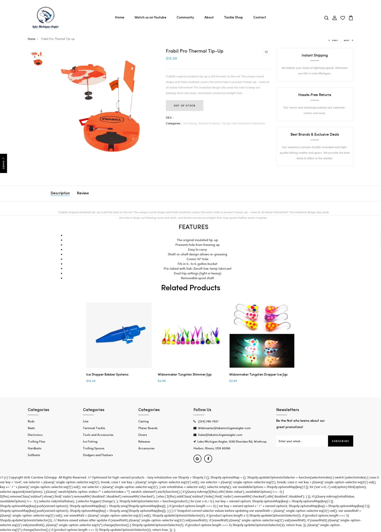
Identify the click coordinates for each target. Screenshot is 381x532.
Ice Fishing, (191, 123)
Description (60, 193)
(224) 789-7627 (207, 421)
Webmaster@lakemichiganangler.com (224, 428)
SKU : (170, 117)
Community (185, 17)
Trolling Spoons (93, 448)
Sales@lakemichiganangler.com (220, 435)
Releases (144, 441)
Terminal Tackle (94, 428)
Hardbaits (34, 448)
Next (347, 40)
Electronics (35, 435)
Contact (259, 17)
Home (119, 17)
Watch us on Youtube (150, 17)
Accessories (146, 448)
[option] (37, 58)
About (209, 17)
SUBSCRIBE (340, 441)
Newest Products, (210, 123)
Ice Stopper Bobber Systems (107, 374)
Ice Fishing (90, 441)
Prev (335, 40)
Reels (31, 428)
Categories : (174, 123)
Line (85, 421)
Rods (31, 421)
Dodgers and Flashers (98, 455)
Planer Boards (148, 428)
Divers (142, 435)
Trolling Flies (36, 441)
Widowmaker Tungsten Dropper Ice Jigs (258, 374)
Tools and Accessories (98, 435)
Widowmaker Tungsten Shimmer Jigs (185, 374)
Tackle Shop (233, 17)
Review (83, 193)
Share (3, 165)
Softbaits (34, 455)
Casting (143, 421)
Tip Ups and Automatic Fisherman (243, 123)
